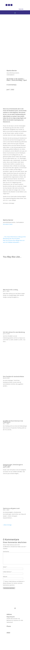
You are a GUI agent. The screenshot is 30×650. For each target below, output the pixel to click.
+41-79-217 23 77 (11, 628)
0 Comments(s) (11, 85)
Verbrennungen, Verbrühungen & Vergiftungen (13, 465)
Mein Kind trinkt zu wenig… (11, 290)
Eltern (8, 80)
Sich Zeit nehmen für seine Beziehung (14, 332)
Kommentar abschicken (9, 588)
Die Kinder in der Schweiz (15, 79)
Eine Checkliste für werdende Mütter (13, 376)
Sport (25, 80)
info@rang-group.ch (12, 635)
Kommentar (6, 551)
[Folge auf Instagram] (9, 5)
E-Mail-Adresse (7, 571)
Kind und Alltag (17, 80)
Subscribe (21, 9)
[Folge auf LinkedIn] (11, 5)
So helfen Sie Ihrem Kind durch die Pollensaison (13, 421)
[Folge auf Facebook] (6, 5)
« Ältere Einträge (7, 525)
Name (5, 567)
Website (5, 576)
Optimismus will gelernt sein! (11, 508)
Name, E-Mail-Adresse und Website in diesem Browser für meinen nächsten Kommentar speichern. (13, 583)
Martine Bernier (12, 70)
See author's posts (7, 224)
